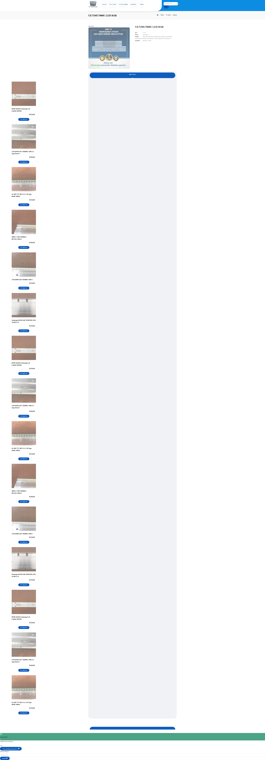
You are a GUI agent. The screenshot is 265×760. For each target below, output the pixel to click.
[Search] (166, 7)
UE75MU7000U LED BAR (140, 38)
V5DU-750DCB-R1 (159, 38)
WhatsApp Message (4, 751)
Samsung (144, 40)
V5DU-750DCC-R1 (167, 38)
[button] (91, 26)
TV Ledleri (149, 40)
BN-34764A (145, 36)
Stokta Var (24, 119)
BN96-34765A (157, 36)
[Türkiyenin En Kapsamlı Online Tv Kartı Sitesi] (93, 4)
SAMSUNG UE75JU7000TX (166, 36)
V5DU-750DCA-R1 (150, 38)
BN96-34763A (151, 36)
